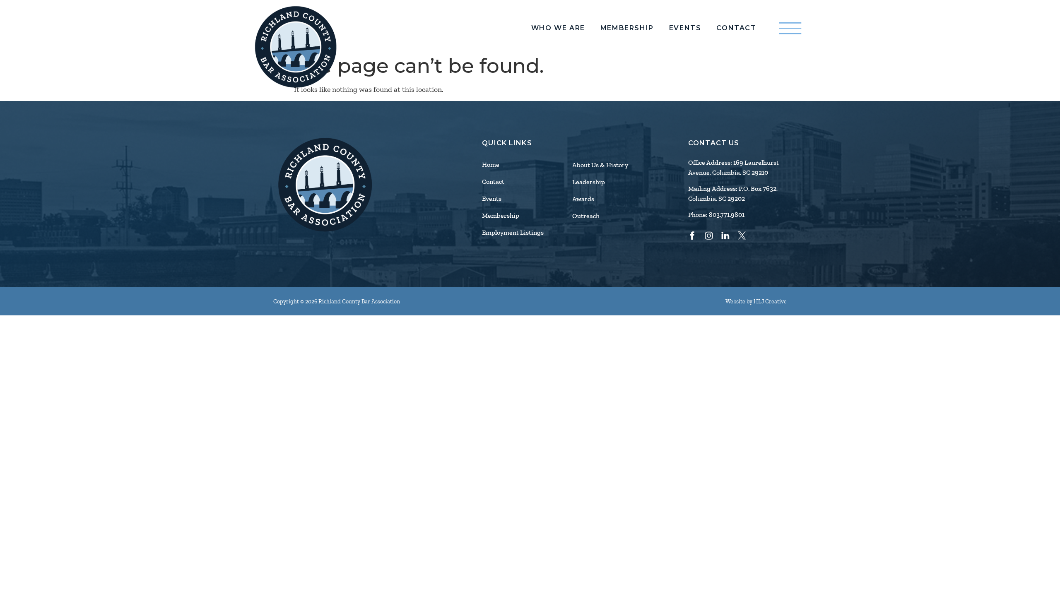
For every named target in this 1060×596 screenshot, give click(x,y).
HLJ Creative (770, 301)
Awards (583, 199)
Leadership (588, 182)
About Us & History (600, 165)
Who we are (558, 28)
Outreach (586, 216)
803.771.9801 (726, 215)
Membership (627, 28)
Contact (736, 28)
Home (490, 164)
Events (685, 28)
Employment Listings (513, 232)
